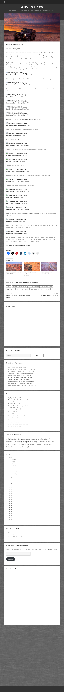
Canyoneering (35, 439)
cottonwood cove (33, 286)
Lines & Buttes (10, 209)
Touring (25, 447)
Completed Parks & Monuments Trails (18, 424)
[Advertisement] (32, 597)
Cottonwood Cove (12, 85)
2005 (10, 516)
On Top (8, 161)
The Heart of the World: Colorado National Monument (22, 400)
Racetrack (9, 203)
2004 (10, 518)
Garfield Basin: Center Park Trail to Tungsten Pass (21, 371)
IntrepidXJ (25, 75)
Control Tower (10, 181)
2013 (10, 500)
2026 (10, 457)
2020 (10, 486)
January (14, 473)
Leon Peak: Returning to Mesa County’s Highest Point (22, 385)
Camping (26, 439)
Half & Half (9, 221)
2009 (10, 508)
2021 (10, 484)
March (13, 469)
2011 (10, 504)
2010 (10, 506)
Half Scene (9, 233)
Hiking (20, 282)
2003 (10, 520)
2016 (10, 494)
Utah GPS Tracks (12, 414)
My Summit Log (12, 402)
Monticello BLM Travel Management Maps (19, 410)
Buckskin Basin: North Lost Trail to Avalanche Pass (21, 369)
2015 (10, 496)
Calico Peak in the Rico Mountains (17, 367)
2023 (10, 480)
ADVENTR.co (32, 7)
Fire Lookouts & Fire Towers (15, 420)
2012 (8, 286)
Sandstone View (11, 115)
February (14, 471)
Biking (20, 439)
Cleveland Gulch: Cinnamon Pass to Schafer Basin (21, 381)
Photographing (34, 282)
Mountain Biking (25, 444)
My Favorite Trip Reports (14, 426)
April (13, 467)
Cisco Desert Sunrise (13, 75)
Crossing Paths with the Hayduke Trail (18, 406)
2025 (10, 476)
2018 (10, 490)
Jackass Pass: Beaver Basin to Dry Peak (18, 379)
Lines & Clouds (11, 97)
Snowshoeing (16, 447)
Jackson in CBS (11, 125)
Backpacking (12, 439)
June (13, 463)
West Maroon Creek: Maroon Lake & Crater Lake (20, 373)
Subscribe (10, 559)
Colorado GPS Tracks (14, 412)
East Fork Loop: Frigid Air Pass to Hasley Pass (20, 383)
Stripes (8, 135)
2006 (10, 514)
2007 (10, 512)
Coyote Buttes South (12, 145)
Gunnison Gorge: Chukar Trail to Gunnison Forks (21, 377)
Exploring (15, 282)
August (13, 459)
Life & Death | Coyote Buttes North (48, 295)
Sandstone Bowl (11, 103)
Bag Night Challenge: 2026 (15, 398)
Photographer (10, 171)
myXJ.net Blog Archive (14, 534)
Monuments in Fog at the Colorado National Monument (18, 296)
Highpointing (27, 442)
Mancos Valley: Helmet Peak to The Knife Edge (20, 375)
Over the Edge (10, 191)
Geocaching (18, 442)
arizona (15, 286)
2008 (10, 510)
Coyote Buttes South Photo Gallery (19, 245)
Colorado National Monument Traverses (18, 416)
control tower (22, 286)
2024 (10, 478)
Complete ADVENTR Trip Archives (17, 536)
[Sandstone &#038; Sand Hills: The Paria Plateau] (14, 266)
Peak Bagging (36, 444)
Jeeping (25, 282)
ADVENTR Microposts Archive (16, 532)
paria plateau (25, 289)
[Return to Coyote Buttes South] (32, 266)
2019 (10, 488)
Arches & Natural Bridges (14, 418)
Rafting (8, 447)
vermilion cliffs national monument (40, 289)
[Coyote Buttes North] (49, 266)
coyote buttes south (46, 286)
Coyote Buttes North (46, 272)
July (13, 461)
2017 (10, 492)
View (7, 197)
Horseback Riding (44, 442)
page (17, 289)
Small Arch (9, 155)
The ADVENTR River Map (14, 404)
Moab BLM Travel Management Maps (18, 408)
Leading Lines (10, 109)
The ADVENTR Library (13, 422)
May (13, 465)
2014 (10, 498)
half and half (10, 289)
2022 (10, 482)
